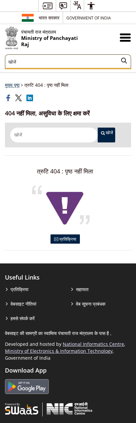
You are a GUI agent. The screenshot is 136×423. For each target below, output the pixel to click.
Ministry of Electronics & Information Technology (59, 351)
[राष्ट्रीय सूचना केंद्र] (69, 408)
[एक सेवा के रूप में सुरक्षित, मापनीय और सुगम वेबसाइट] (21, 408)
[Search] (124, 61)
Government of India (88, 17)
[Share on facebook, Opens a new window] (9, 98)
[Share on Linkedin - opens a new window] (30, 98)
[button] (125, 37)
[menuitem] (47, 6)
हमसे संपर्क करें (23, 318)
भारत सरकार (49, 18)
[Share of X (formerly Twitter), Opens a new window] (19, 98)
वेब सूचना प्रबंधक (90, 304)
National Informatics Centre (93, 344)
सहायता (82, 289)
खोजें (109, 132)
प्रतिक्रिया (67, 239)
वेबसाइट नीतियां (23, 304)
